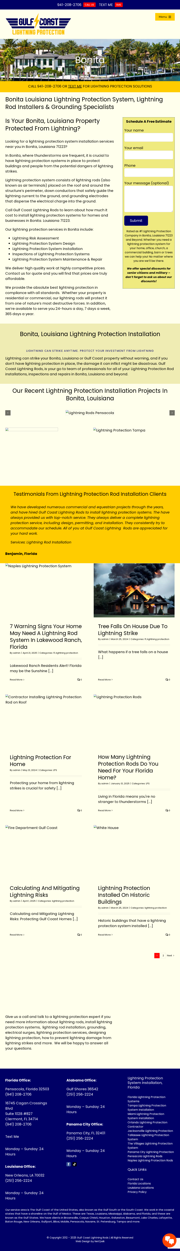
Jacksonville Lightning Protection (150, 1126)
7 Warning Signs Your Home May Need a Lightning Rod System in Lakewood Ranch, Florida (46, 631)
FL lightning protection (65, 647)
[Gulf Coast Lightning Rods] (38, 14)
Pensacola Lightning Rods (145, 1151)
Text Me (12, 1131)
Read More (16, 674)
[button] (8, 412)
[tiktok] (74, 1159)
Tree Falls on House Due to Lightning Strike (133, 624)
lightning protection (29, 229)
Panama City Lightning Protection (151, 1147)
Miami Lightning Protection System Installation (146, 1111)
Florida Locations (139, 1178)
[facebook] (68, 1159)
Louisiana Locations (141, 1182)
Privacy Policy (137, 1187)
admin (16, 647)
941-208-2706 (49, 86)
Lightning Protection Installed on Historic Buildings (124, 889)
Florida (146, 1208)
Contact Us (135, 1174)
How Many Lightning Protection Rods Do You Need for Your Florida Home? (128, 762)
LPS (55, 765)
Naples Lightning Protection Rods (150, 1155)
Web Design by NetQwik (90, 1236)
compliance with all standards (32, 292)
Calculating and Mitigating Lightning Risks (45, 886)
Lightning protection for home (40, 755)
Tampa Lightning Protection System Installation (147, 1102)
